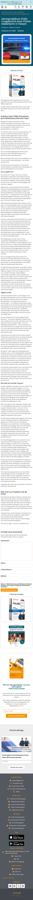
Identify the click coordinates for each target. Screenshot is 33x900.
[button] (2, 7)
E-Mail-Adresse (6, 569)
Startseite (4, 12)
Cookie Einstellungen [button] (8, 878)
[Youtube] (10, 886)
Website (3, 576)
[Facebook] (14, 886)
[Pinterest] (23, 886)
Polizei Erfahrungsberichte (21, 14)
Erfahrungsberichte (7, 14)
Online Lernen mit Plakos (15, 12)
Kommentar (5, 540)
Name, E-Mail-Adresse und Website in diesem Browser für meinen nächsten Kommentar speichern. (16, 585)
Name (3, 563)
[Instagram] (19, 886)
